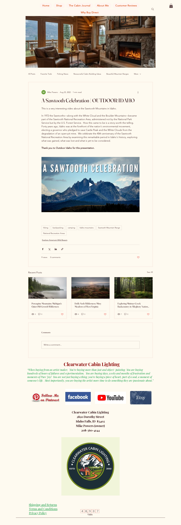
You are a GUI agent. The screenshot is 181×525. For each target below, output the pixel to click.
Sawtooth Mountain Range (109, 227)
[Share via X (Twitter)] (49, 249)
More (136, 74)
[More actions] (138, 92)
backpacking (58, 227)
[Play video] (90, 184)
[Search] (152, 9)
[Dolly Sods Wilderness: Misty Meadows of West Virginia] (90, 288)
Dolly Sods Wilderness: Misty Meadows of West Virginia (88, 305)
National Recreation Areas (54, 233)
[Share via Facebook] (42, 249)
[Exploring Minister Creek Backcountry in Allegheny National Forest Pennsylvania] (133, 288)
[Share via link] (62, 249)
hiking (45, 227)
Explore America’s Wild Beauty (54, 240)
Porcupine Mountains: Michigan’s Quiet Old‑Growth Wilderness (47, 305)
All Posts (31, 74)
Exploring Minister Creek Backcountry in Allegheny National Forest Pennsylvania (133, 305)
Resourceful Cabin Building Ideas (87, 74)
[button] (171, 5)
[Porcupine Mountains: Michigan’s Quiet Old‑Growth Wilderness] (47, 288)
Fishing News (62, 74)
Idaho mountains (87, 227)
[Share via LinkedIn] (55, 249)
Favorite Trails (46, 74)
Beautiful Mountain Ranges (117, 74)
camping (71, 227)
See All (150, 272)
